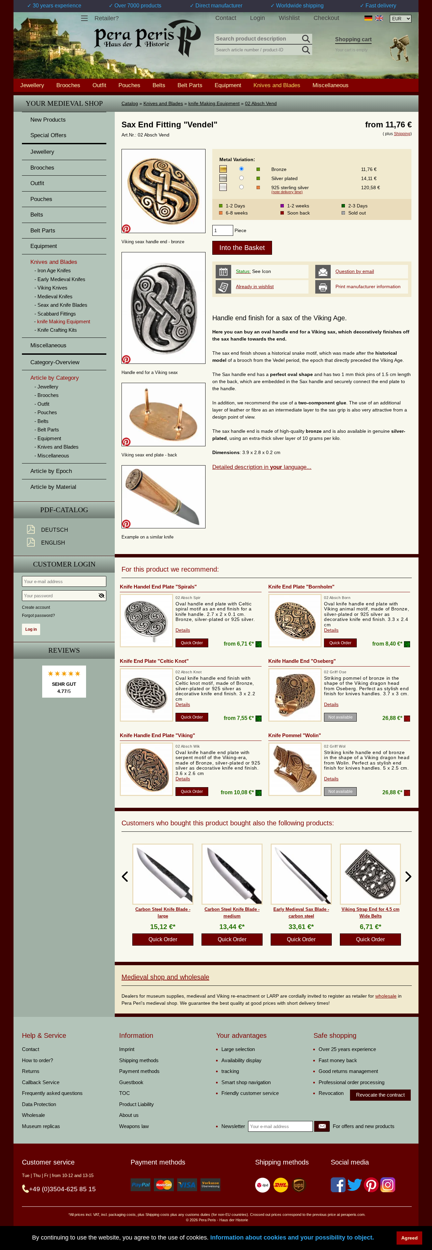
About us (129, 1115)
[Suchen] (305, 37)
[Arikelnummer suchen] (305, 48)
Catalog (130, 103)
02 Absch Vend (261, 103)
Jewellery (32, 85)
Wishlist (289, 18)
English (53, 543)
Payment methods (139, 1071)
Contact (225, 18)
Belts (159, 85)
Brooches (68, 85)
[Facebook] (338, 1184)
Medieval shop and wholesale (165, 977)
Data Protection (39, 1104)
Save (126, 228)
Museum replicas (41, 1126)
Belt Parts (190, 85)
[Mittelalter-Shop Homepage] (147, 38)
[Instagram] (387, 1184)
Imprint (126, 1049)
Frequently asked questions (52, 1093)
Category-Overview (54, 362)
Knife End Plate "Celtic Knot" (154, 661)
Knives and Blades (163, 103)
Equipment (228, 85)
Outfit (99, 85)
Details (183, 630)
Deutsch (54, 530)
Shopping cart (353, 39)
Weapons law (134, 1126)
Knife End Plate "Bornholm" (301, 587)
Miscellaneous (331, 85)
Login (257, 18)
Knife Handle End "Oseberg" (302, 661)
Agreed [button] (409, 1238)
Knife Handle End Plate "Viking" (157, 735)
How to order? (37, 1060)
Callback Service (40, 1082)
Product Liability (136, 1104)
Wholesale (33, 1115)
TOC (124, 1093)
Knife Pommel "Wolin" (294, 735)
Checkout (326, 18)
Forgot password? (38, 615)
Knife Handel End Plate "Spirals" (158, 587)
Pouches (129, 85)
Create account (36, 607)
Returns (30, 1071)
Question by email (354, 271)
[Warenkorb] (399, 48)
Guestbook (131, 1082)
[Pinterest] (371, 1184)
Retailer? (106, 18)
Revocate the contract (380, 1095)
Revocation (331, 1093)
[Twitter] (354, 1184)
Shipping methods (139, 1060)
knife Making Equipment (214, 103)
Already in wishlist (255, 286)
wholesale (386, 996)
